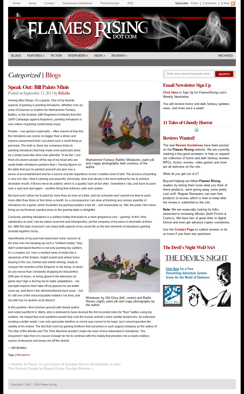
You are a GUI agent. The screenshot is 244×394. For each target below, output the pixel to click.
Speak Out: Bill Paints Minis (38, 87)
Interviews (77, 55)
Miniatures (23, 355)
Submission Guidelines (77, 3)
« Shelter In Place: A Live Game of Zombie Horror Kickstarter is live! (64, 364)
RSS (130, 3)
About (32, 3)
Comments (210, 3)
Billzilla (64, 93)
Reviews (118, 55)
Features (34, 55)
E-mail (225, 3)
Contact (49, 3)
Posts (194, 3)
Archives (225, 55)
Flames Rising (122, 29)
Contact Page (184, 229)
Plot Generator (110, 3)
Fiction (56, 55)
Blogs (16, 55)
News (98, 55)
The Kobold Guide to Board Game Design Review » (50, 368)
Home (16, 3)
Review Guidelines (189, 145)
